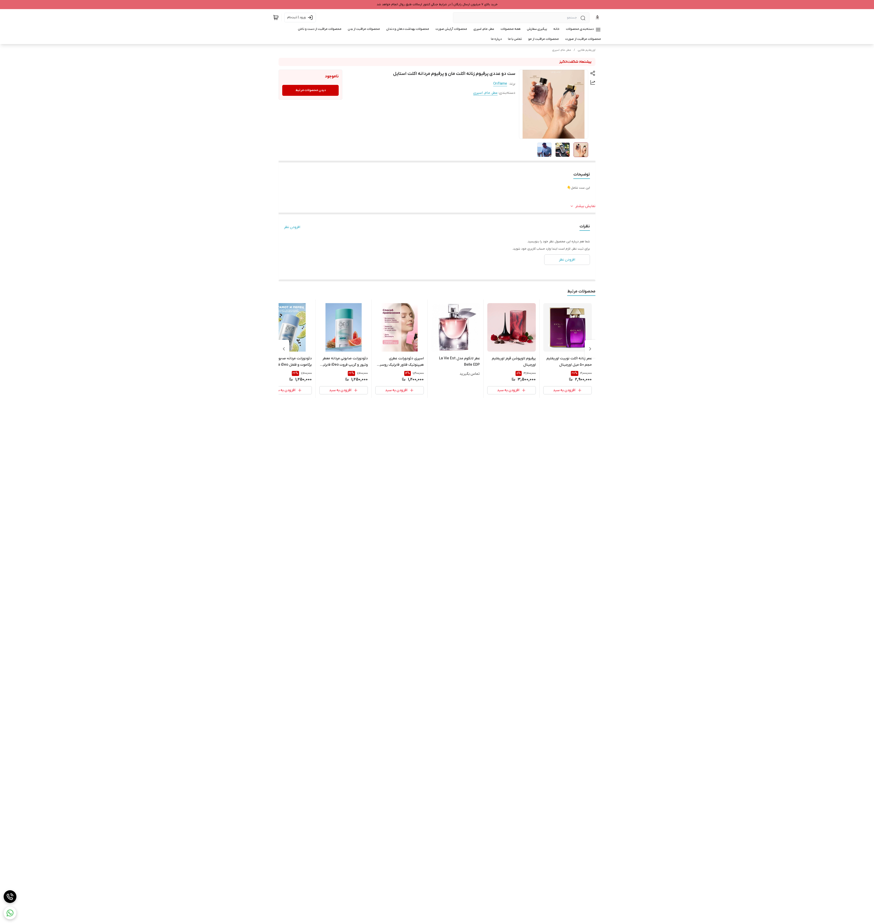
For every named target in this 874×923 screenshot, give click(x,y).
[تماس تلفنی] (10, 896)
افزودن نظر (292, 227)
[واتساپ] (10, 913)
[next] (283, 349)
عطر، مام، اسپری (561, 50)
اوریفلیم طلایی (586, 50)
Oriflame (500, 83)
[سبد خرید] (276, 17)
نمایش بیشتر (585, 206)
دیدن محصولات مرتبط (310, 90)
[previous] (590, 349)
